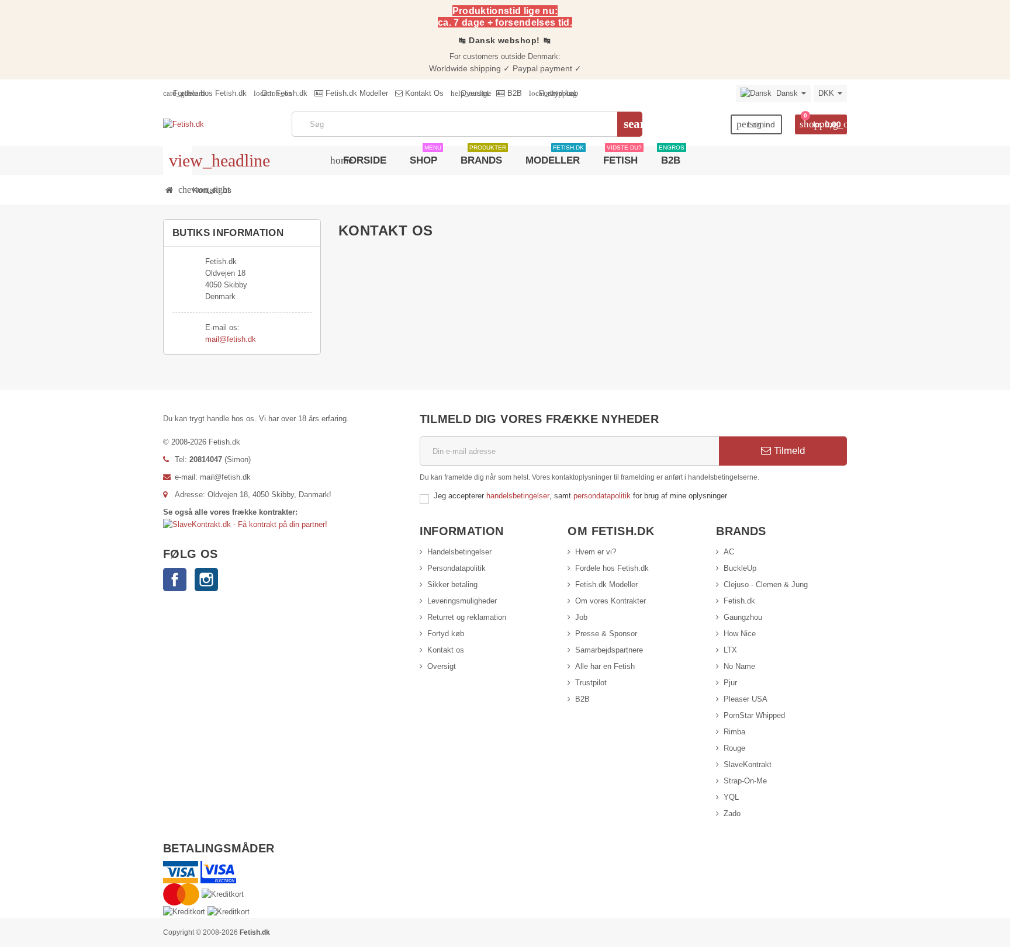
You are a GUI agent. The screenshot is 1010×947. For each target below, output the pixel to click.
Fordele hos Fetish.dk (205, 93)
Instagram (206, 579)
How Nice (740, 633)
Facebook (174, 579)
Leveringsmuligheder (462, 600)
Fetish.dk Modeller (355, 93)
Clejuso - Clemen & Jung (766, 584)
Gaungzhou (743, 617)
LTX (730, 650)
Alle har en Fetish (605, 666)
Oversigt (470, 93)
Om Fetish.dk (280, 93)
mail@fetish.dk (230, 339)
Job (581, 617)
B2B (513, 93)
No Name (739, 666)
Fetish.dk (739, 600)
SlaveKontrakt (748, 764)
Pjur (730, 682)
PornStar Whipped (754, 715)
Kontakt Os (423, 93)
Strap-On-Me (745, 780)
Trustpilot (591, 682)
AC (729, 551)
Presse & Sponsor (606, 633)
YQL (731, 797)
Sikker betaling (452, 584)
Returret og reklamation (466, 617)
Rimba (734, 731)
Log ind (755, 124)
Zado (732, 813)
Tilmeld (788, 450)
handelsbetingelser (517, 495)
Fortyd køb (445, 633)
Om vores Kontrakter (610, 600)
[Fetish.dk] (183, 124)
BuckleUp (740, 568)
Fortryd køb (553, 93)
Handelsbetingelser (459, 551)
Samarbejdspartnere (609, 650)
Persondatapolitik (456, 568)
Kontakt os (445, 650)
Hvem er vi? (595, 551)
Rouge (734, 748)
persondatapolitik (603, 495)
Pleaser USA (745, 699)
